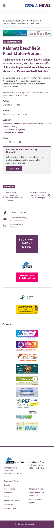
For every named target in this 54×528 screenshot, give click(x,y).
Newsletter (8, 504)
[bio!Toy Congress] (27, 431)
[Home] (38, 5)
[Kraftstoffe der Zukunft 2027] (27, 419)
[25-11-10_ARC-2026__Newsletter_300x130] (27, 350)
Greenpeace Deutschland (13, 132)
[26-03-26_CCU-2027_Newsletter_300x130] (27, 361)
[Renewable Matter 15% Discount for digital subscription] (27, 313)
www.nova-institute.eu (13, 473)
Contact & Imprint (36, 489)
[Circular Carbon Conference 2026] (27, 384)
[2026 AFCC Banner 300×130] (27, 396)
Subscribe (13, 169)
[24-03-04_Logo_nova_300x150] (27, 270)
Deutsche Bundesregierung (14, 129)
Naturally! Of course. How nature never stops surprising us (38, 195)
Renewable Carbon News (14, 21)
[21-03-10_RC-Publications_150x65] (27, 281)
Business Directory (12, 500)
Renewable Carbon (12, 481)
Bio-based (34, 21)
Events (7, 485)
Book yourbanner (27, 244)
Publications (9, 489)
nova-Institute (10, 508)
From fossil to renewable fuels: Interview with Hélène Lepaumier (14, 196)
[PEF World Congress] (27, 408)
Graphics (8, 493)
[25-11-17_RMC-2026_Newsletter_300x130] (27, 338)
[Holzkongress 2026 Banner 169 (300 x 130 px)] (27, 373)
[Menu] (8, 5)
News (6, 496)
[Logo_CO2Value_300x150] (27, 302)
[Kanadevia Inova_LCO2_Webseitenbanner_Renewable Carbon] (27, 36)
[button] (5, 142)
